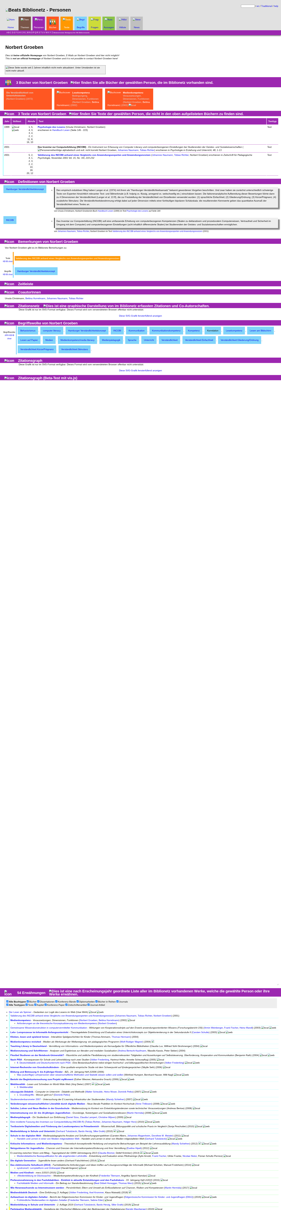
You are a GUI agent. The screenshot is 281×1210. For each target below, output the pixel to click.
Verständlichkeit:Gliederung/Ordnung (240, 340)
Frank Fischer (231, 1027)
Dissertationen (47, 1001)
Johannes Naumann (128, 150)
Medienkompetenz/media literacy (77, 340)
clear (10, 261)
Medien (49, 340)
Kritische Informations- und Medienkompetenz (36, 1143)
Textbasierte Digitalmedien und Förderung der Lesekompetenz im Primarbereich (54, 1126)
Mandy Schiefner (115, 1099)
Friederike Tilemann (110, 1175)
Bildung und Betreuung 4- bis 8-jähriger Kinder (36, 1072)
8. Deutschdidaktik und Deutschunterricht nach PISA (43, 1062)
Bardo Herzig (85, 1131)
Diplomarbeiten (87, 1001)
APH (7, 335)
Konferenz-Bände (67, 1001)
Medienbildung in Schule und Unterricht (32, 1131)
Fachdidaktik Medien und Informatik (35, 1183)
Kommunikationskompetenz (166, 330)
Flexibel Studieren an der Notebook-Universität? (37, 1055)
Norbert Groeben (162, 1015)
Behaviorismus (27, 330)
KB (4, 261)
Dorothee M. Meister (162, 1135)
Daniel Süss (73, 1117)
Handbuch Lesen (61, 130)
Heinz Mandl (246, 1027)
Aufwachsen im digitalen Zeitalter (29, 1197)
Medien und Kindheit (22, 1172)
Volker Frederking (100, 1059)
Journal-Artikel (97, 1005)
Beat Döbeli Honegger (105, 1183)
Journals (123, 1001)
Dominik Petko (125, 1091)
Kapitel (40, 1005)
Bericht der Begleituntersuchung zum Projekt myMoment (41, 1079)
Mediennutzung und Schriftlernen (29, 1050)
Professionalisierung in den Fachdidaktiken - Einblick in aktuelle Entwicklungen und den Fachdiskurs (67, 1180)
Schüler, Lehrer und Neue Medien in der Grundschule (39, 1108)
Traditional (266, 6)
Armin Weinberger (213, 1027)
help (276, 6)
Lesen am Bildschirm (260, 330)
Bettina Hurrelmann (35, 298)
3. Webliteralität (25, 1087)
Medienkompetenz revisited (25, 1041)
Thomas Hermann (121, 1037)
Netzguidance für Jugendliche (27, 1148)
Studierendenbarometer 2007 (25, 1099)
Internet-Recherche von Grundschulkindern (34, 1067)
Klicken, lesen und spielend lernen (29, 1037)
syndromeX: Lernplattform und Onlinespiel (38, 1168)
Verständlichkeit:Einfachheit (199, 340)
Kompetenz (194, 330)
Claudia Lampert (88, 1117)
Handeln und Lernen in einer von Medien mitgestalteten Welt (48, 1138)
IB (7, 261)
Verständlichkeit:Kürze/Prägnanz (37, 349)
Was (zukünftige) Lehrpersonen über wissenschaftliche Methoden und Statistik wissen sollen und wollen (70, 1074)
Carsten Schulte (200, 1032)
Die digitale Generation (23, 1160)
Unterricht (149, 340)
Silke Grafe (99, 1131)
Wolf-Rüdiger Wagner (131, 1041)
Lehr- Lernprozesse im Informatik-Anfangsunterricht (39, 1032)
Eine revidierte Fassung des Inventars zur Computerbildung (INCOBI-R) (47, 1121)
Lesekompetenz (81, 92)
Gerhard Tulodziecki (66, 1131)
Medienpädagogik (111, 340)
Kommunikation (137, 330)
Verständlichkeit (169, 340)
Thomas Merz (125, 1183)
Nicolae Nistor (190, 1156)
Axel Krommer (96, 1192)
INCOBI (10, 220)
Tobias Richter (147, 150)
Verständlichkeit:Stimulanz (74, 349)
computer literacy (52, 330)
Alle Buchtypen (17, 1001)
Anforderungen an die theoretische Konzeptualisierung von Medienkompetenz (57, 1023)
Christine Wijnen (106, 1117)
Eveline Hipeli (134, 1148)
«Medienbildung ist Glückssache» (34, 1175)
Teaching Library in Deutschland (28, 1046)
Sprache (132, 340)
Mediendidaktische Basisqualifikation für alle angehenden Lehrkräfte (52, 1156)
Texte (31, 1005)
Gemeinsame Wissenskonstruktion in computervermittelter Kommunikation (48, 1027)
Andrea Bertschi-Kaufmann (132, 1050)
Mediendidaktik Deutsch (23, 1192)
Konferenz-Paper (56, 1005)
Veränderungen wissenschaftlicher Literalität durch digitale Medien (47, 1103)
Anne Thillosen (143, 1103)
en (258, 6)
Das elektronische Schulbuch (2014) (30, 1165)
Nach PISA (16, 1059)
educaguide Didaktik (21, 1091)
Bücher (33, 1001)
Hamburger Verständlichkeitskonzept (25, 189)
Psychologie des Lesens (51, 127)
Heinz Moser (110, 1091)
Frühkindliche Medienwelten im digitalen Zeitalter (42, 1200)
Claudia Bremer (106, 1153)
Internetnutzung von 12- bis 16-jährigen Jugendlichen (40, 1113)
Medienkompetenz (133, 92)
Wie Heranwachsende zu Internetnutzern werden (37, 1187)
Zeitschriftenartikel (77, 1005)
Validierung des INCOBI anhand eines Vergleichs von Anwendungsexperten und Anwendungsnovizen (94, 155)
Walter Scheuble (94, 1091)
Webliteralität (17, 1084)
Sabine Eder (96, 1200)
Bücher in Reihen (107, 1001)
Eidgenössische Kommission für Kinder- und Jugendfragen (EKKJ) (159, 1197)
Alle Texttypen (17, 1005)
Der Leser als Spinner (20, 1012)
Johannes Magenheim (138, 1135)
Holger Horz (130, 1121)
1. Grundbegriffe (25, 1094)
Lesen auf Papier (29, 340)
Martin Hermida (135, 1113)
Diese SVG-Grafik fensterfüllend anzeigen (140, 315)
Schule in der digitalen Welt (25, 1135)
